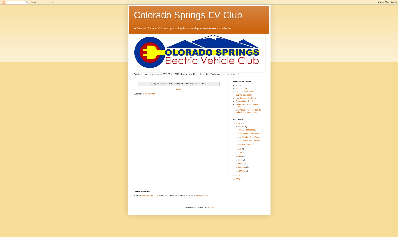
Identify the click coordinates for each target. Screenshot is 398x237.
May (240, 156)
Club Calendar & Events (246, 92)
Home (178, 89)
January (241, 171)
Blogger (210, 207)
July (240, 149)
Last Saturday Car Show (246, 98)
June (240, 153)
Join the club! (241, 88)
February (242, 167)
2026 (238, 123)
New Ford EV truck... (246, 144)
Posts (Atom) (150, 94)
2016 (238, 179)
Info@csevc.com (203, 195)
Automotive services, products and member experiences (248, 111)
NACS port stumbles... (247, 130)
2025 (238, 175)
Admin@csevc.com (149, 195)
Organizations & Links (245, 101)
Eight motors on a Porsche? (249, 141)
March (241, 164)
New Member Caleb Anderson (250, 137)
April (240, 160)
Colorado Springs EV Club (188, 15)
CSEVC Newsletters (244, 95)
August (241, 127)
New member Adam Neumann (250, 134)
